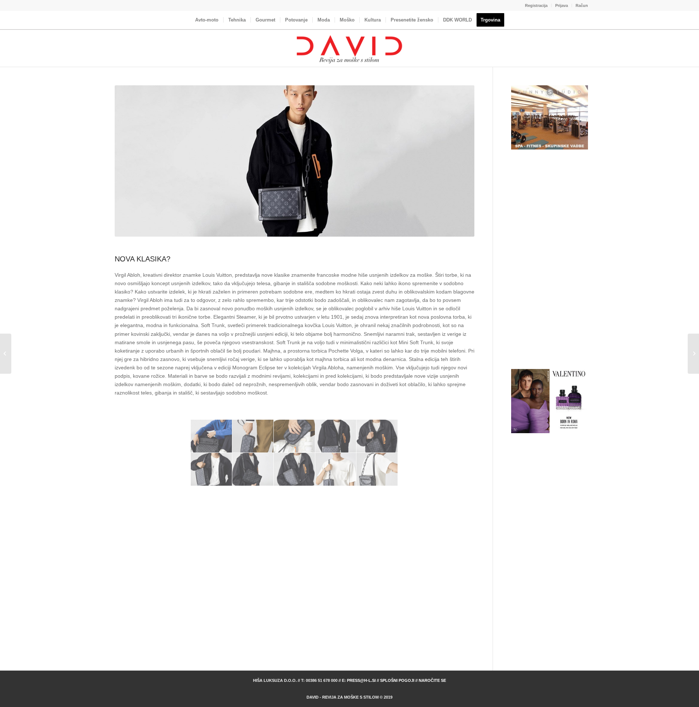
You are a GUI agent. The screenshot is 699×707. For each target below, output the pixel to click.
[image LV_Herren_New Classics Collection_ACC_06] (211, 469)
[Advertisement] (294, 584)
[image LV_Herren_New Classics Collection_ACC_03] (294, 436)
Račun (582, 5)
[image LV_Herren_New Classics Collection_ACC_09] (336, 469)
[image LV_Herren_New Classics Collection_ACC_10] (377, 469)
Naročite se (432, 680)
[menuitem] (536, 5)
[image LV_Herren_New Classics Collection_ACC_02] (253, 436)
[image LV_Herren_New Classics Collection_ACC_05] (377, 436)
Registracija (536, 5)
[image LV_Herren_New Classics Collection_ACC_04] (336, 436)
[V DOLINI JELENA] (693, 354)
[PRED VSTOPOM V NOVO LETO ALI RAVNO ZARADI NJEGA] (5, 354)
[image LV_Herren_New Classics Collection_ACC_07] (253, 469)
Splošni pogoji (397, 680)
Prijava (561, 5)
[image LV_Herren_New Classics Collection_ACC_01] (211, 436)
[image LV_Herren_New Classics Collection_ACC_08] (294, 469)
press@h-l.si (361, 680)
